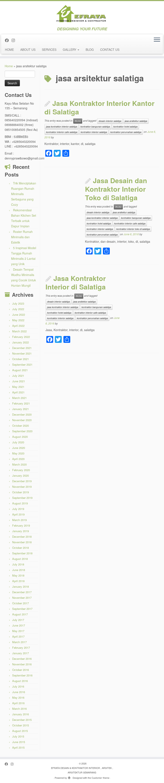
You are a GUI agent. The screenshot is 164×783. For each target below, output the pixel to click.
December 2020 (22, 414)
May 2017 (18, 631)
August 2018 (20, 559)
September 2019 (22, 498)
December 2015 (22, 720)
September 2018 (22, 553)
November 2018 (22, 542)
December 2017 (22, 592)
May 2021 (18, 387)
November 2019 (22, 487)
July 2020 (18, 442)
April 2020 (18, 459)
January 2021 (20, 409)
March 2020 (19, 464)
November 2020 (22, 420)
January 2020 (20, 475)
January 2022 (20, 342)
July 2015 (18, 736)
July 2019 (18, 509)
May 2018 (18, 575)
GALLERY (70, 49)
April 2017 (18, 636)
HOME (9, 49)
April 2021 (18, 392)
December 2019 (22, 481)
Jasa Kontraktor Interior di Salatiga (75, 282)
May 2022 (18, 320)
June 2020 (18, 448)
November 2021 (22, 353)
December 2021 (22, 348)
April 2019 (18, 514)
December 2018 (22, 537)
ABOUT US (27, 49)
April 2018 (18, 581)
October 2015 (20, 725)
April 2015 (18, 747)
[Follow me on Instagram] (15, 40)
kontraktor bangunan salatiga (95, 126)
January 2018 (20, 586)
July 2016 (18, 686)
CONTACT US (109, 49)
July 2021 (18, 376)
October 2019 (20, 492)
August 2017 (20, 614)
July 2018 (18, 564)
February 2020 (21, 470)
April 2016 (18, 703)
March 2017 (19, 642)
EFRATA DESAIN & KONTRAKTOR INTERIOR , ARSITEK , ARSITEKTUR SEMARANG (82, 770)
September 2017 (22, 609)
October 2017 (20, 603)
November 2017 (22, 598)
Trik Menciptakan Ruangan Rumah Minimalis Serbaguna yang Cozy (23, 194)
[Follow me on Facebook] (8, 40)
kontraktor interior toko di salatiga (133, 229)
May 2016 (18, 697)
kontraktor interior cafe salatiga (61, 132)
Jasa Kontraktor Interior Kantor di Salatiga (99, 107)
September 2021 (22, 364)
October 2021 (20, 359)
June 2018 (18, 570)
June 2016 (18, 692)
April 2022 (18, 326)
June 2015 (18, 742)
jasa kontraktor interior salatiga (61, 126)
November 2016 (22, 664)
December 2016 (22, 659)
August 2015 (20, 731)
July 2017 (18, 620)
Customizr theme (100, 777)
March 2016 (19, 709)
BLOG (90, 49)
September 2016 (22, 675)
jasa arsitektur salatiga (136, 121)
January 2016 (20, 714)
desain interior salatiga (110, 121)
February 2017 (21, 648)
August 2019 (20, 503)
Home (9, 66)
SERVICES (49, 49)
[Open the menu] (157, 40)
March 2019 (19, 520)
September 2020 (22, 431)
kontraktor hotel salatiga (125, 126)
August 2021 (20, 370)
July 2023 (18, 303)
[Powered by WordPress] (69, 776)
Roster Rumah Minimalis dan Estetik (22, 236)
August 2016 (20, 681)
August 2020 (20, 437)
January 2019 (20, 531)
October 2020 (20, 426)
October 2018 (20, 548)
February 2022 (21, 337)
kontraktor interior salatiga (94, 132)
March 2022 (19, 331)
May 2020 (18, 453)
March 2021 (19, 398)
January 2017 (20, 653)
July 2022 (18, 309)
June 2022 (18, 315)
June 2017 (18, 625)
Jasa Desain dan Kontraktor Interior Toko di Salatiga (116, 188)
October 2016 (20, 670)
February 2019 (21, 525)
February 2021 (21, 403)
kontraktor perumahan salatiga (125, 132)
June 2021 (18, 381)
